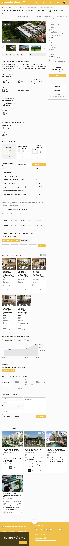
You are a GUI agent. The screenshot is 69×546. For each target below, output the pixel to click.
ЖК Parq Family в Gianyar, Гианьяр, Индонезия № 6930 (11, 449)
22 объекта (40, 382)
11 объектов (29, 383)
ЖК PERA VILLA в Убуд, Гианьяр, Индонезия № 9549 (56, 449)
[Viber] (58, 97)
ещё (3, 117)
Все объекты (8, 340)
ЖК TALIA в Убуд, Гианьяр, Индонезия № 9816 (33, 449)
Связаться (57, 75)
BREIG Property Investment (14, 512)
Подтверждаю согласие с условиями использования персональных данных (11, 416)
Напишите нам (41, 534)
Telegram (12, 408)
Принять (23, 543)
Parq (14, 467)
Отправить (40, 416)
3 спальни (30, 340)
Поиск (42, 246)
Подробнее (18, 388)
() (44, 2)
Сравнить (38, 164)
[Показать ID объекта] (18, 55)
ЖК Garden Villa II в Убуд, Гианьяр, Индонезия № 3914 (12, 495)
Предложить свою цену (61, 18)
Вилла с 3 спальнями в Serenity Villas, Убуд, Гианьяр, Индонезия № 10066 (7, 311)
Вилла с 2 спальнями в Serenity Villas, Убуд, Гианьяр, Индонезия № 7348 (23, 274)
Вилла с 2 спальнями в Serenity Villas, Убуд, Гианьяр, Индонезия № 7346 (8, 274)
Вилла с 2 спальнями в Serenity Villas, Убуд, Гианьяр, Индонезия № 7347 (38, 274)
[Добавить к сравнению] (10, 260)
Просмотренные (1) (61, 16)
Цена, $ (32, 246)
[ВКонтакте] (51, 97)
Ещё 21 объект (57, 79)
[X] (56, 97)
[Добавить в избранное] (13, 260)
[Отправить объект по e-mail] (10, 55)
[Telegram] (63, 97)
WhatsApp (17, 406)
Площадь (23, 246)
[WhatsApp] (61, 97)
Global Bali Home (9, 290)
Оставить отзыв (8, 371)
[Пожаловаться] (21, 55)
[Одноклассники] (53, 97)
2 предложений (39, 225)
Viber (5, 408)
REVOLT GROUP (36, 470)
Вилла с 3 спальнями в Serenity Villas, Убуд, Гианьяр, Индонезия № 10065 (22, 311)
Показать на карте (38, 55)
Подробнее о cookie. (13, 540)
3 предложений (39, 220)
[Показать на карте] (3, 55)
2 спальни (19, 340)
